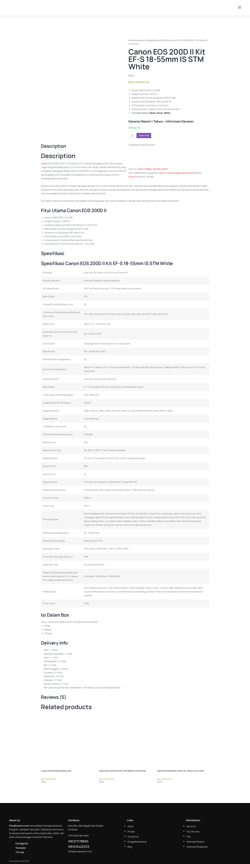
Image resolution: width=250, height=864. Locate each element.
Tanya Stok (143, 135)
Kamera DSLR (158, 40)
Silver (160, 112)
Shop (136, 40)
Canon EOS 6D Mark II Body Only (56, 770)
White (167, 112)
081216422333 (160, 169)
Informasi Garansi (179, 121)
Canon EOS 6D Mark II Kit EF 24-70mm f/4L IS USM (180, 770)
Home (131, 40)
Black (153, 112)
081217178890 (145, 169)
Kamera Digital (145, 40)
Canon (168, 40)
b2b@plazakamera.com (80, 851)
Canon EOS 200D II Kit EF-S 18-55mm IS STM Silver (122, 770)
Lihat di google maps (78, 835)
